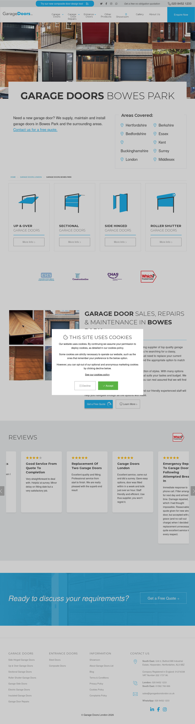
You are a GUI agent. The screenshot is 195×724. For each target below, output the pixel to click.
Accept (109, 385)
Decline (86, 385)
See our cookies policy (97, 374)
